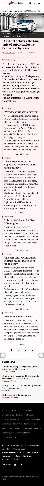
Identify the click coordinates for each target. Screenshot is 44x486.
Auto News (18, 11)
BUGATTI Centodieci (17, 320)
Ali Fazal (5, 390)
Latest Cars (17, 424)
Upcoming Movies (23, 433)
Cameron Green (9, 381)
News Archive (32, 452)
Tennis (16, 428)
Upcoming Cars (8, 433)
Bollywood (6, 410)
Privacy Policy (16, 445)
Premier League (30, 424)
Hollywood (29, 415)
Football (19, 415)
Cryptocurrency (8, 415)
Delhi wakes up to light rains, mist (16, 395)
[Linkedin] (32, 350)
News (10, 11)
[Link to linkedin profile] (21, 464)
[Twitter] (25, 350)
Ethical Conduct (19, 449)
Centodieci (23, 119)
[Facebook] (11, 350)
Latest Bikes (6, 424)
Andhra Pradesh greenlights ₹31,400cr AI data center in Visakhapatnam (20, 368)
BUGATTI (31, 64)
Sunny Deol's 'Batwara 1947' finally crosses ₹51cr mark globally (21, 386)
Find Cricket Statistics (10, 459)
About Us (5, 445)
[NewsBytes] (16, 3)
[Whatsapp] (18, 350)
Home (4, 11)
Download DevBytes (24, 456)
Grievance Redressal (10, 452)
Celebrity (15, 410)
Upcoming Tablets (9, 437)
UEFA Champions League (31, 428)
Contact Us (6, 449)
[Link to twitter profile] (15, 464)
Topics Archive (7, 456)
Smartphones (7, 428)
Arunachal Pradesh (10, 397)
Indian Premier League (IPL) (12, 419)
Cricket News (27, 410)
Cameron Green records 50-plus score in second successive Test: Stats (20, 377)
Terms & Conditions (31, 445)
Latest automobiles (32, 419)
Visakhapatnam (8, 371)
